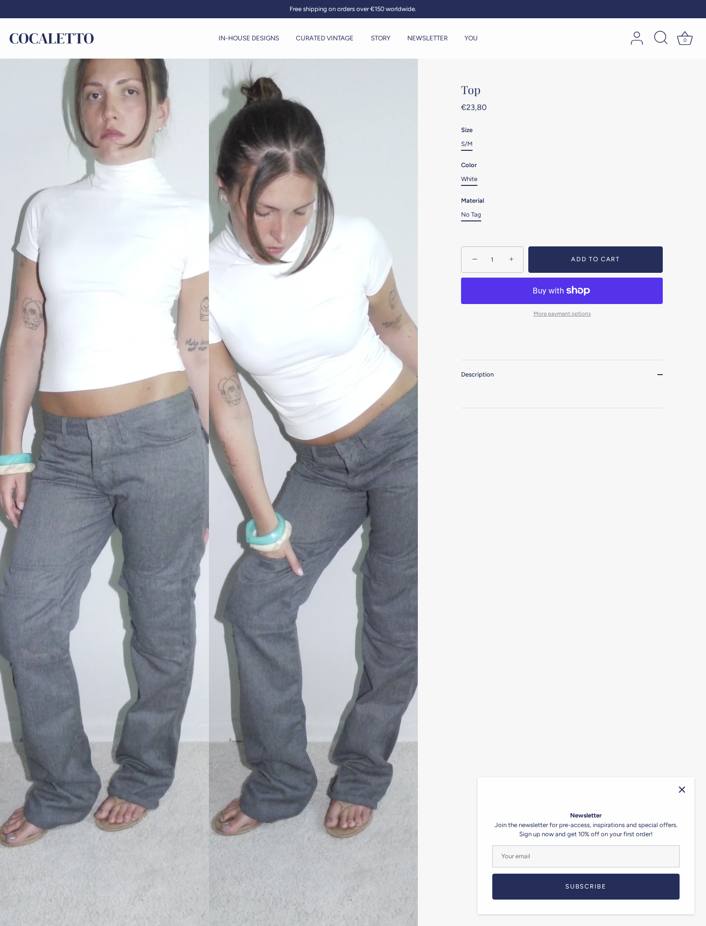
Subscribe (585, 886)
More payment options (562, 313)
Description (477, 374)
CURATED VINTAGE (324, 38)
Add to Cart (595, 259)
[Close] (682, 789)
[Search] (660, 38)
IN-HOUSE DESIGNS (249, 38)
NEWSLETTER (427, 38)
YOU (471, 38)
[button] (26, 459)
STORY (380, 38)
